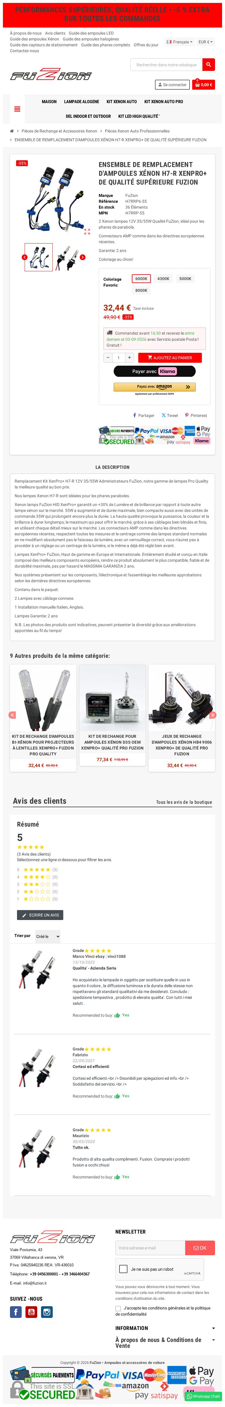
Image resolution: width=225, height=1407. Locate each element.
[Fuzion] (51, 73)
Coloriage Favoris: (112, 282)
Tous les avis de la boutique (184, 802)
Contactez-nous (24, 50)
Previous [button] (12, 715)
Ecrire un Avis (43, 915)
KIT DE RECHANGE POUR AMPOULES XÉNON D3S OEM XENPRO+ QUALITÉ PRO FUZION (112, 742)
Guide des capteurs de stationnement (44, 44)
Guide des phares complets (105, 44)
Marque (106, 195)
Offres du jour (146, 44)
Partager (146, 415)
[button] (155, 389)
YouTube (31, 1312)
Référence (108, 201)
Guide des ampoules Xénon (34, 39)
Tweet (172, 415)
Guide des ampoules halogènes (91, 39)
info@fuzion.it (61, 1283)
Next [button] (213, 715)
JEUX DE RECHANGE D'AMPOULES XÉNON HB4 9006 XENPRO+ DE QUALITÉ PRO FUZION (182, 745)
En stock (106, 207)
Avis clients (55, 33)
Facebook (16, 1312)
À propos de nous (26, 33)
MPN (103, 213)
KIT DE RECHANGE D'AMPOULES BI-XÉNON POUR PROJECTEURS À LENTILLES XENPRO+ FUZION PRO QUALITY (43, 745)
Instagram (47, 1312)
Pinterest (199, 415)
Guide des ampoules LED (91, 33)
